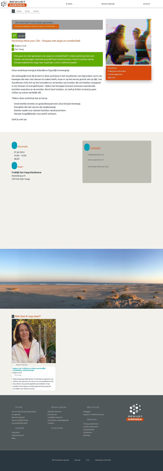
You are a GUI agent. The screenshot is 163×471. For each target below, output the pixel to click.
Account (146, 4)
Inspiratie (16, 432)
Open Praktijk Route (20, 420)
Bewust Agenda (108, 4)
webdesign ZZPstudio (103, 460)
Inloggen (86, 412)
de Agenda (16, 414)
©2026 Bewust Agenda (60, 460)
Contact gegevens (115, 74)
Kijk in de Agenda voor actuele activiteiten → (36, 26)
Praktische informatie (117, 71)
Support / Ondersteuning (93, 414)
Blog (13, 438)
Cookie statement (90, 427)
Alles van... (112, 77)
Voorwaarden (88, 430)
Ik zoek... (69, 4)
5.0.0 (87, 460)
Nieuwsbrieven (18, 435)
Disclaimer (87, 432)
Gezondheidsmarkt (19, 423)
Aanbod (19, 11)
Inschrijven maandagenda (57, 420)
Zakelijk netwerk (54, 412)
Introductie (112, 68)
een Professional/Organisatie (24, 412)
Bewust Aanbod (18, 417)
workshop (36, 11)
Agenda (27, 11)
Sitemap (86, 435)
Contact (50, 423)
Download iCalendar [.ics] (97, 167)
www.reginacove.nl (95, 160)
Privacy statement (90, 424)
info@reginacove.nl (95, 155)
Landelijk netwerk (54, 417)
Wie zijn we (52, 414)
